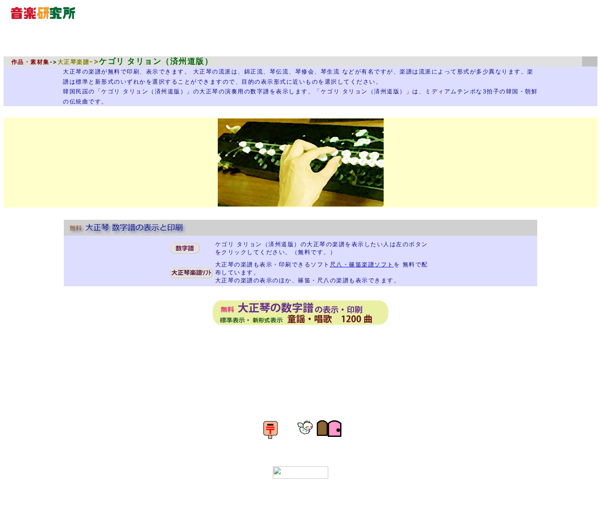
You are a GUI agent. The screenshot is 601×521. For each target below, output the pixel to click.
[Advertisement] (306, 359)
